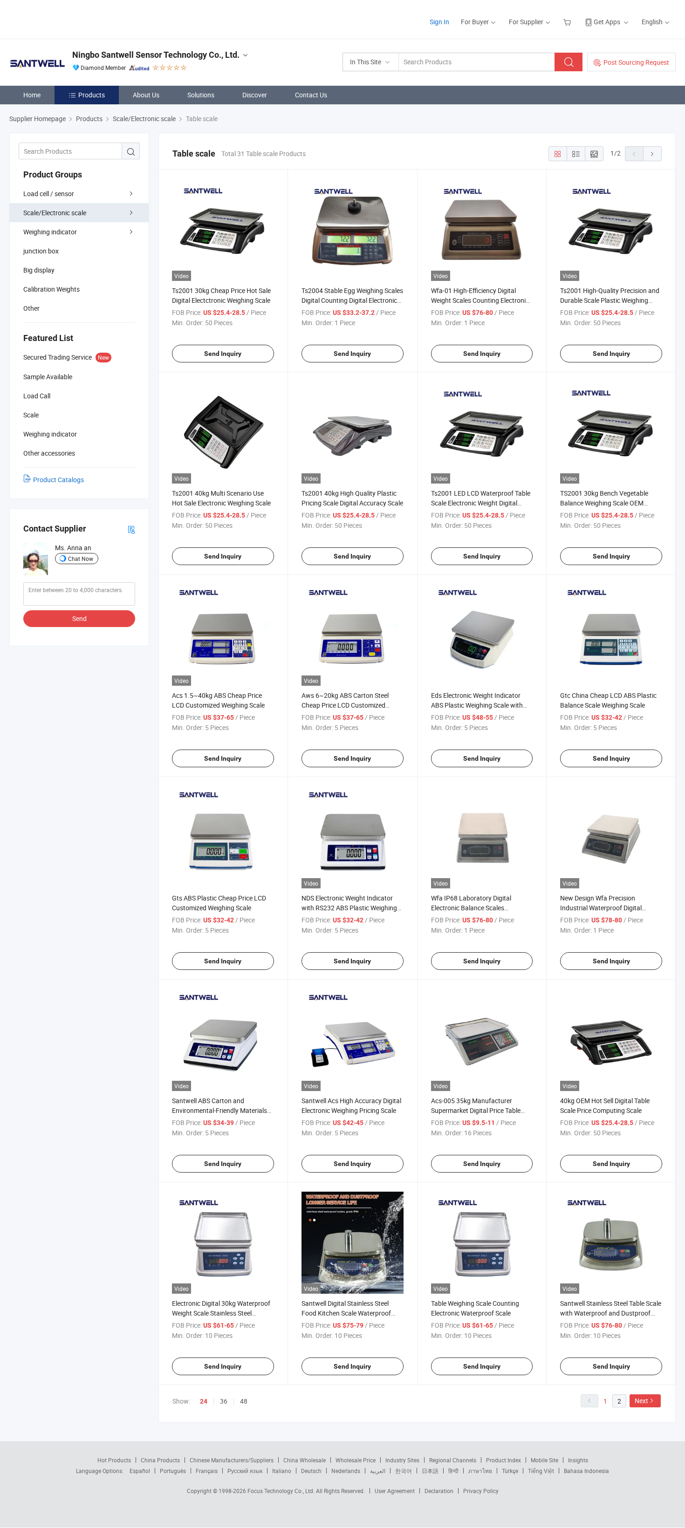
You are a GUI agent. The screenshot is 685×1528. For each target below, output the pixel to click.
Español (140, 1470)
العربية (377, 1470)
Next (641, 1400)
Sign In (439, 21)
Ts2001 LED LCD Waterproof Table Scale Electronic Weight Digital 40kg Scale (480, 503)
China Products (160, 1460)
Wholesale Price (356, 1460)
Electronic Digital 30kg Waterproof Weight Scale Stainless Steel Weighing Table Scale (221, 1313)
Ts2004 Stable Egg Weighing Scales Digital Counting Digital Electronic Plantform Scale (352, 300)
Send (79, 618)
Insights (578, 1460)
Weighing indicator (50, 231)
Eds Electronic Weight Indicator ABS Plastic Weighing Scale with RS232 (477, 705)
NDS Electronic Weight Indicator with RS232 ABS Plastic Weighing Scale (349, 908)
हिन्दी (453, 1470)
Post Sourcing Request (636, 62)
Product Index (503, 1460)
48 (243, 1401)
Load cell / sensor (48, 193)
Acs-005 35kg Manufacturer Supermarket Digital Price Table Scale (476, 1110)
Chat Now (80, 558)
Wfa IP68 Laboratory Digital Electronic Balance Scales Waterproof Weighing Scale (471, 908)
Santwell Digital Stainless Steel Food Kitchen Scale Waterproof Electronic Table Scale (346, 1313)
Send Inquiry (222, 353)
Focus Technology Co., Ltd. (281, 1490)
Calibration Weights (51, 289)
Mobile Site (544, 1460)
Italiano (281, 1470)
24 (203, 1401)
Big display (39, 270)
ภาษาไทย (480, 1470)
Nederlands (345, 1470)
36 (223, 1401)
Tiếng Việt (541, 1470)
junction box (41, 250)
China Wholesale (304, 1460)
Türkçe (510, 1470)
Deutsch (311, 1470)
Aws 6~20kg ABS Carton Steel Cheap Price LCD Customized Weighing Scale (345, 705)
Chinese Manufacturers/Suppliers (232, 1460)
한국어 (403, 1470)
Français (207, 1470)
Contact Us (311, 94)
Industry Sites (402, 1460)
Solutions (200, 94)
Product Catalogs (58, 479)
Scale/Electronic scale (54, 212)
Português (173, 1470)
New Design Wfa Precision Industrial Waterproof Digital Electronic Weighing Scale (601, 908)
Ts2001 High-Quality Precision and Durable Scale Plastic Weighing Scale (609, 300)
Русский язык (244, 1470)
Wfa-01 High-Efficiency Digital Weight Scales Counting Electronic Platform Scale (480, 300)
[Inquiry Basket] (568, 21)
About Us (146, 94)
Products (91, 94)
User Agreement (395, 1490)
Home (32, 94)
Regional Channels (452, 1460)
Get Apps (607, 21)
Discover (254, 94)
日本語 (430, 1470)
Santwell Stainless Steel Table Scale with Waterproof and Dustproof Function (610, 1313)
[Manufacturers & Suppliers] (69, 18)
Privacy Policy (481, 1490)
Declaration (439, 1490)
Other (31, 308)
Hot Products (114, 1460)
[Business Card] (131, 529)
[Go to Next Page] (652, 154)
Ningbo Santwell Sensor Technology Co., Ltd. (156, 55)
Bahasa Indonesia (586, 1470)
